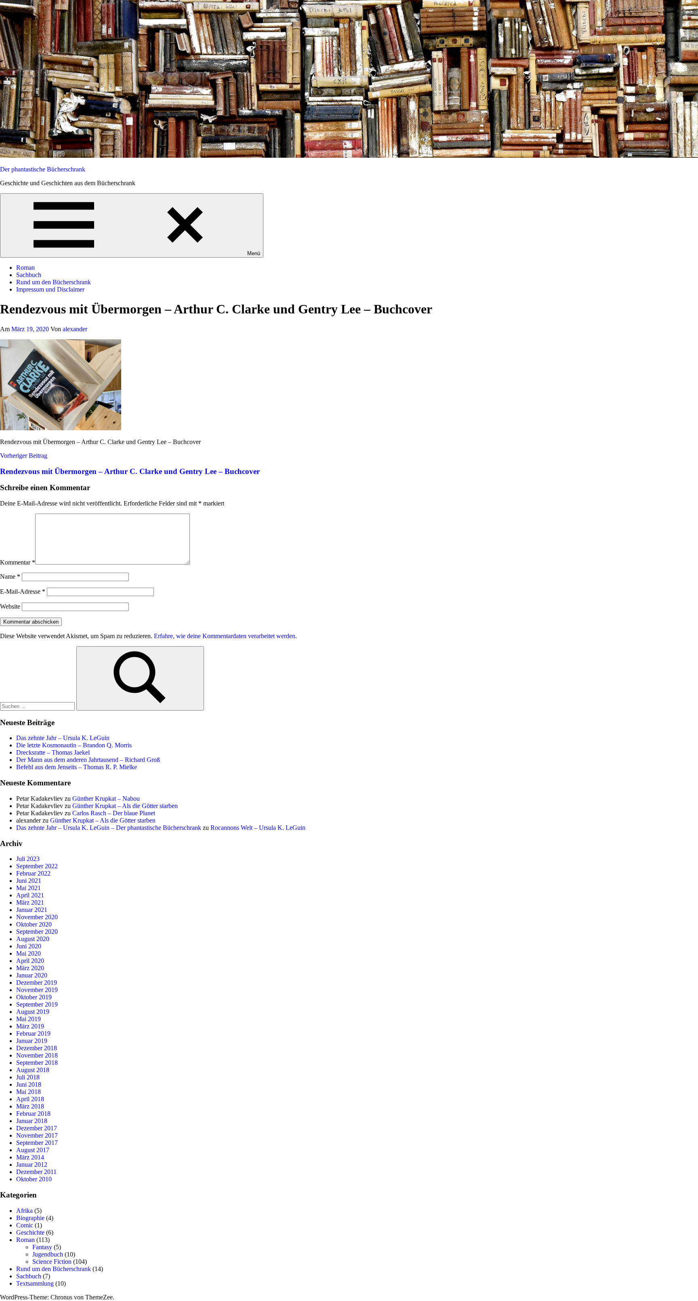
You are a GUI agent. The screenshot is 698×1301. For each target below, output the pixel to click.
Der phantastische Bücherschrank (42, 169)
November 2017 (37, 1135)
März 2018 (30, 1106)
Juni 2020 (28, 946)
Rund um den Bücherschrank (53, 282)
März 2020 (30, 968)
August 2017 (32, 1150)
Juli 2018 (28, 1077)
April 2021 (30, 895)
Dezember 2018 (36, 1048)
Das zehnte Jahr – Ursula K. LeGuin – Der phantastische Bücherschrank (108, 827)
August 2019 (32, 1011)
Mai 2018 (28, 1091)
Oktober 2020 (34, 924)
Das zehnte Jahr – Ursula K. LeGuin (62, 737)
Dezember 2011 (36, 1171)
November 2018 (37, 1055)
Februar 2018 (33, 1113)
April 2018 (30, 1099)
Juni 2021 (28, 880)
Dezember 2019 (36, 982)
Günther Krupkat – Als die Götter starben (125, 805)
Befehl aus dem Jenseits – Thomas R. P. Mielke (76, 767)
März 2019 (30, 1026)
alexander (75, 329)
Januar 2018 (31, 1120)
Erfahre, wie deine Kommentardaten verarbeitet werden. (225, 636)
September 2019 (37, 1004)
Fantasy (42, 1247)
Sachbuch (28, 274)
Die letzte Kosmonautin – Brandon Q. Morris (74, 745)
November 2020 (37, 917)
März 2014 (30, 1157)
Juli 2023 (28, 858)
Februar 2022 (33, 873)
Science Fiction (51, 1261)
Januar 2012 (31, 1164)
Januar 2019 (31, 1040)
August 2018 (32, 1069)
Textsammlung (35, 1283)
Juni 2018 (28, 1084)
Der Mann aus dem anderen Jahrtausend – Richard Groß (88, 759)
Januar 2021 (31, 909)
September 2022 (37, 866)
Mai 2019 (28, 1018)
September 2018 (37, 1062)
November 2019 (37, 989)
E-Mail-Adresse (22, 591)
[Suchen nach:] (38, 705)
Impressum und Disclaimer (50, 289)
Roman (25, 267)
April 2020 (30, 960)
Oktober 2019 (34, 997)
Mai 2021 (28, 887)
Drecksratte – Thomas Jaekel (53, 752)
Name (10, 576)
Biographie (30, 1217)
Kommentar (17, 562)
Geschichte (30, 1232)
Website (10, 606)
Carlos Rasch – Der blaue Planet (113, 813)
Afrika (24, 1210)
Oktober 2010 (34, 1179)
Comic (24, 1225)
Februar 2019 (33, 1033)
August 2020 (32, 938)
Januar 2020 (31, 975)
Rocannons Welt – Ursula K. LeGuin (257, 827)
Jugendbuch (47, 1254)
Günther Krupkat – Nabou (106, 798)
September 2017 (37, 1142)
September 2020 (37, 931)
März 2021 (30, 902)
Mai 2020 (28, 953)
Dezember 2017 (36, 1128)
